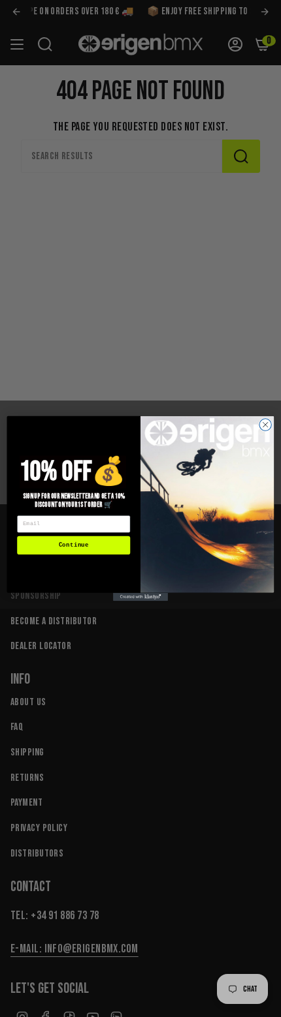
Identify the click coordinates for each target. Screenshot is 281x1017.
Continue (74, 544)
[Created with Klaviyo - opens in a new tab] (140, 597)
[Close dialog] (265, 425)
